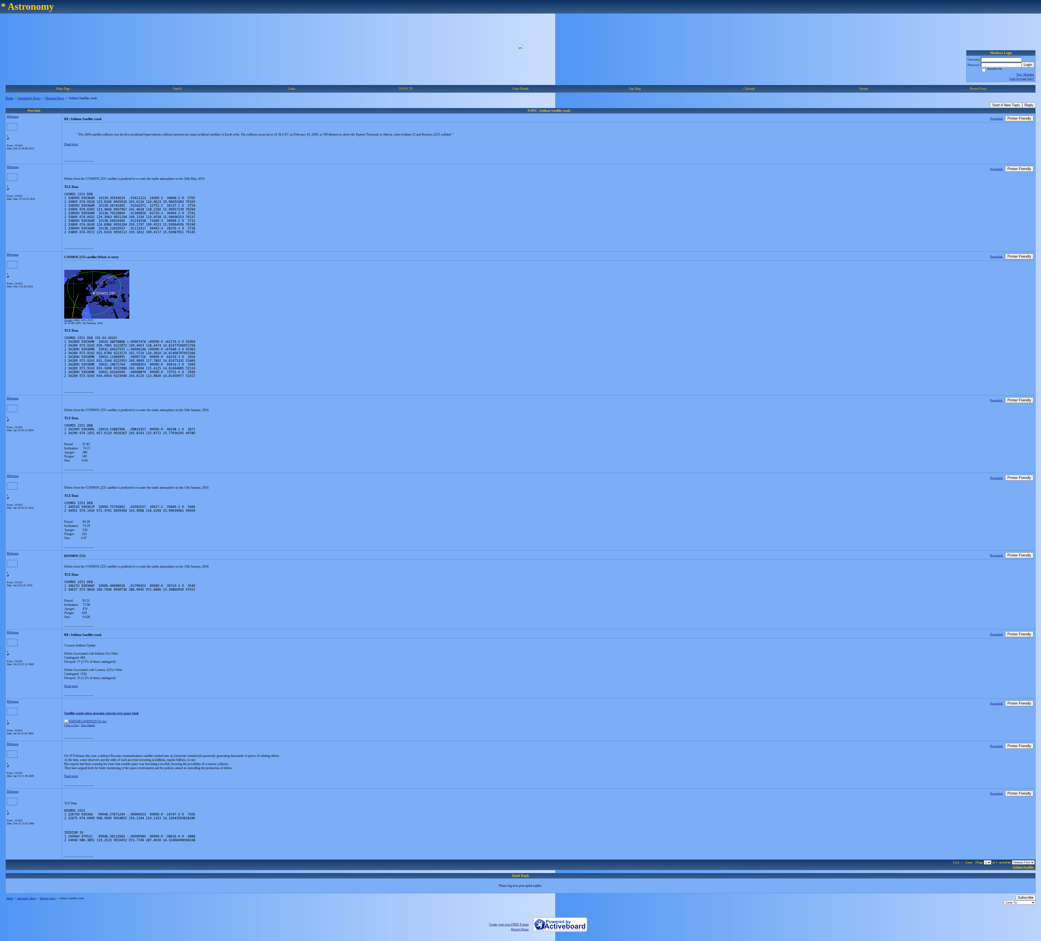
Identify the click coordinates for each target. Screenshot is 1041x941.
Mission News (54, 98)
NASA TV (406, 89)
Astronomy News (29, 98)
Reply (1028, 105)
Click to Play (71, 725)
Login (1028, 65)
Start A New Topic (1006, 105)
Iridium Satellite (1023, 867)
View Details (88, 725)
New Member (1025, 74)
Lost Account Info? (1022, 79)
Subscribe (1025, 897)
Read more (71, 144)
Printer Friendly (1019, 118)
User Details (521, 89)
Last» (970, 862)
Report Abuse (520, 929)
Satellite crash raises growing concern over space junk (101, 713)
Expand (68, 320)
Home (9, 98)
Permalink (996, 118)
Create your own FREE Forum (509, 924)
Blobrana (12, 117)
